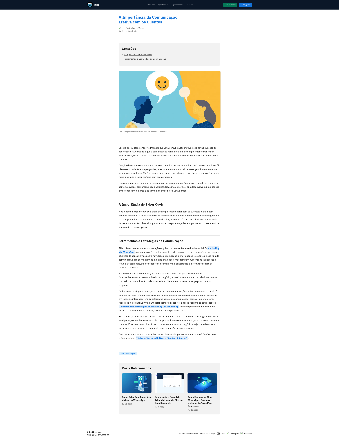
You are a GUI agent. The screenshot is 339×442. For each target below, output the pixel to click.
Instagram (234, 433)
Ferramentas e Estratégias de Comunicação (145, 58)
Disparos (189, 5)
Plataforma (150, 5)
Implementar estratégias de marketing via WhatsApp (149, 306)
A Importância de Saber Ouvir (138, 54)
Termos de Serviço (207, 433)
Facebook (248, 433)
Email (221, 433)
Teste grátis (245, 5)
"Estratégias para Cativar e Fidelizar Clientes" (161, 337)
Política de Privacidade (188, 433)
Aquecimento (177, 5)
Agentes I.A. (163, 5)
